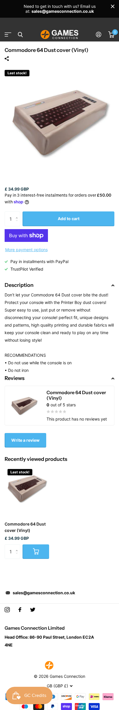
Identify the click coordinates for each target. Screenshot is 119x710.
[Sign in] (98, 34)
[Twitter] (32, 609)
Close (112, 6)
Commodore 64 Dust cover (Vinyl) (25, 527)
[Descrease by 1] (18, 224)
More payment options (26, 249)
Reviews (15, 378)
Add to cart (68, 218)
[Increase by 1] (18, 214)
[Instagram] (7, 609)
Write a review (25, 440)
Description (19, 285)
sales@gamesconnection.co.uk (44, 592)
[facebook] (19, 609)
